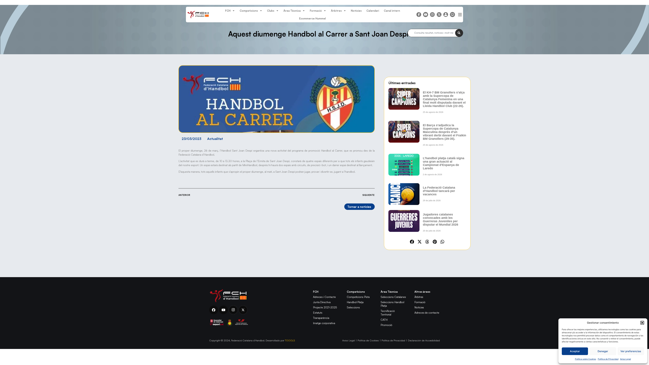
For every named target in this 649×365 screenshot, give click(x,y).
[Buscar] (459, 33)
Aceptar (575, 351)
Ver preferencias (630, 351)
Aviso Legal (625, 359)
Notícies (356, 10)
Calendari (372, 10)
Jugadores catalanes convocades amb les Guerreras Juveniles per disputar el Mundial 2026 (440, 219)
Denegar (603, 351)
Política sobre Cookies (585, 359)
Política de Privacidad (608, 359)
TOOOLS (290, 340)
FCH (228, 10)
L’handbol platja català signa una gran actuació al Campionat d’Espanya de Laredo (443, 163)
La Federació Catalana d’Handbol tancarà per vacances (439, 191)
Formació (316, 10)
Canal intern (392, 10)
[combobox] (431, 33)
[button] (642, 322)
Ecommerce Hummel (312, 18)
